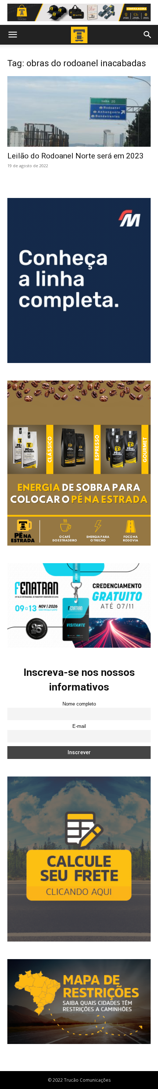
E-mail (79, 726)
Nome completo (79, 704)
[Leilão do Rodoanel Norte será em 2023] (79, 111)
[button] (12, 35)
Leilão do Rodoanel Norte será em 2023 (75, 155)
